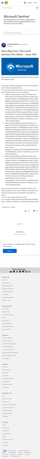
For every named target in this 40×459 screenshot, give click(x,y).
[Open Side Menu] (2, 2)
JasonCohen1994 (12, 44)
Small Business (5, 387)
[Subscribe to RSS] (26, 271)
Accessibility (5, 442)
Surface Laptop (5, 282)
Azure (3, 396)
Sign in (10, 251)
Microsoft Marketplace (7, 410)
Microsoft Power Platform (8, 378)
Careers (4, 425)
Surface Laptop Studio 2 (7, 285)
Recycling (28, 454)
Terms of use (5, 454)
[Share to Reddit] (20, 271)
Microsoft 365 (5, 375)
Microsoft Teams (6, 381)
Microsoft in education (7, 338)
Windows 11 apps (6, 300)
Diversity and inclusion (7, 439)
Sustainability (5, 445)
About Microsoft (5, 427)
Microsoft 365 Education (7, 346)
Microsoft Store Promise (7, 326)
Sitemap (4, 452)
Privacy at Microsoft (6, 433)
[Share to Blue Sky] (23, 271)
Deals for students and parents (9, 355)
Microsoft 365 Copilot (7, 384)
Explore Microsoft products (8, 297)
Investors (4, 436)
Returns (4, 317)
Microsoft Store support (7, 314)
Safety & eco (20, 454)
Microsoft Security (6, 369)
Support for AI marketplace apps (9, 404)
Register (30, 3)
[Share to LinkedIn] (11, 271)
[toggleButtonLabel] (37, 8)
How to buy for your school (8, 349)
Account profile (5, 309)
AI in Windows (5, 294)
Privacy (20, 452)
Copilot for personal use (7, 291)
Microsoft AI (5, 367)
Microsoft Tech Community (8, 407)
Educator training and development (10, 352)
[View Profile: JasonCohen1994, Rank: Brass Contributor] (3, 45)
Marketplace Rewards (7, 413)
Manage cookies (27, 452)
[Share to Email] (29, 271)
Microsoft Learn (5, 401)
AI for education (5, 358)
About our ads (5, 456)
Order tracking (5, 320)
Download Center (6, 311)
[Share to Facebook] (14, 271)
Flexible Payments (6, 329)
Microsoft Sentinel (7, 8)
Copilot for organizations (7, 288)
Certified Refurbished (7, 323)
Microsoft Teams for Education (9, 343)
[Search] (25, 3)
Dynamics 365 (5, 372)
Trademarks (12, 454)
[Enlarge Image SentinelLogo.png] (20, 66)
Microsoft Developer (6, 398)
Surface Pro (4, 280)
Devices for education (7, 340)
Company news (5, 430)
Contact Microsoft (12, 452)
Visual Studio (5, 416)
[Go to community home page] (6, 2)
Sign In (36, 3)
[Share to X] (17, 271)
